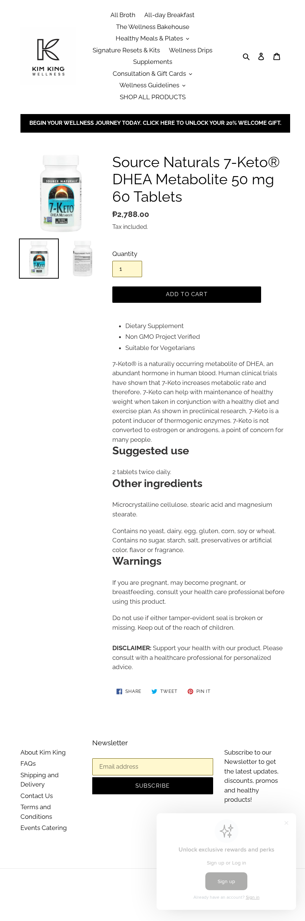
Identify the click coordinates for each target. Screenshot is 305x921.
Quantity (124, 253)
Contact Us (36, 796)
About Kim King (43, 752)
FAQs (28, 763)
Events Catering (43, 827)
